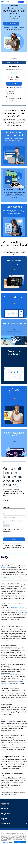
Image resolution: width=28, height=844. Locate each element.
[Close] (26, 831)
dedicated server (5, 673)
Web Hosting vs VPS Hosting (17, 607)
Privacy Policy (4, 839)
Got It (19, 842)
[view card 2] (14, 58)
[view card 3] (16, 58)
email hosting (23, 742)
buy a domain (9, 721)
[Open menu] (26, 2)
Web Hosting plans (22, 612)
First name (6, 500)
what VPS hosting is (6, 578)
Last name (6, 507)
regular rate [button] (18, 87)
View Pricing (21, 2)
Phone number (12, 522)
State (12, 530)
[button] (14, 269)
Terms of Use (17, 833)
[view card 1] (12, 58)
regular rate (13, 794)
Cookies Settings (7, 842)
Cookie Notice (4, 840)
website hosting (5, 567)
